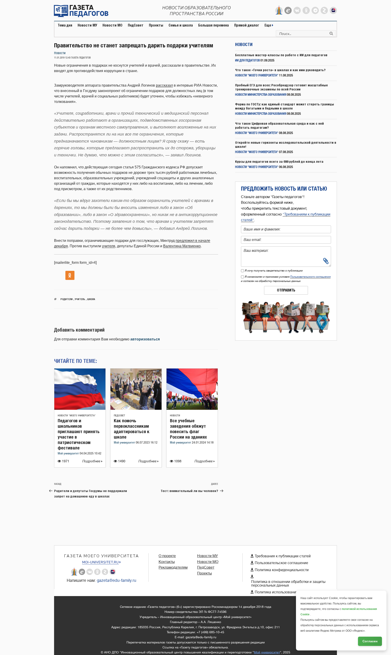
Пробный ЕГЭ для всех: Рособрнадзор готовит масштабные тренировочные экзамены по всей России (281, 87)
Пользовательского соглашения (310, 276)
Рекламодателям (173, 567)
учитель (80, 299)
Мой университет (69, 453)
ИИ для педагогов (247, 60)
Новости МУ (87, 25)
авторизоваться (145, 339)
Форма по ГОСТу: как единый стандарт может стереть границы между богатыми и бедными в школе (284, 106)
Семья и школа (181, 25)
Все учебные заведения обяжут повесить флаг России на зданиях (188, 428)
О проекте (167, 556)
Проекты (156, 25)
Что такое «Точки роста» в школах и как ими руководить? (280, 70)
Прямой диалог (246, 25)
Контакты (167, 562)
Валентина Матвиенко (182, 246)
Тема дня (65, 25)
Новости (60, 53)
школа (91, 299)
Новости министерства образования (260, 94)
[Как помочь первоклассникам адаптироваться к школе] (136, 408)
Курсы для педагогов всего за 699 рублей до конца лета (279, 161)
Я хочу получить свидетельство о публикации (274, 270)
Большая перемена (213, 25)
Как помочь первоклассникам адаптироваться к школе (131, 428)
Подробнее (91, 461)
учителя (108, 246)
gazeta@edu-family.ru (116, 580)
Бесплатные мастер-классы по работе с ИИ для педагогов (281, 55)
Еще (268, 25)
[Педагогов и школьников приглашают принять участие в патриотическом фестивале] (79, 408)
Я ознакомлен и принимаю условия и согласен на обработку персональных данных (286, 279)
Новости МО (112, 25)
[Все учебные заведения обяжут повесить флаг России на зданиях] (192, 408)
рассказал (164, 85)
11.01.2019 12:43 (62, 58)
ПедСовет (135, 25)
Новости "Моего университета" (77, 415)
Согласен (369, 641)
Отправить (286, 290)
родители (66, 299)
